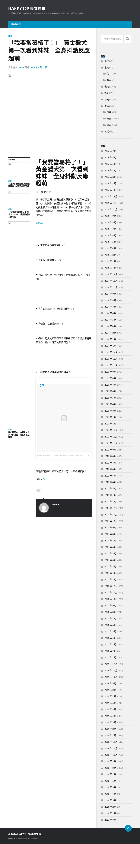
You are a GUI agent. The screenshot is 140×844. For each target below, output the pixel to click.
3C (39, 490)
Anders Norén (25, 839)
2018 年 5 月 (110, 787)
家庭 (106, 67)
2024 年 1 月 (110, 345)
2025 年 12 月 (110, 196)
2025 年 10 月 (110, 209)
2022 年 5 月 (110, 475)
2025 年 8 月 (110, 222)
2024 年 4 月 (110, 326)
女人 (109, 73)
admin (21, 67)
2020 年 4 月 (110, 638)
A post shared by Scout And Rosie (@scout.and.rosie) (60, 455)
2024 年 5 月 (110, 319)
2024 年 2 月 (110, 339)
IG (44, 478)
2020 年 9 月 (110, 605)
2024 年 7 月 (110, 306)
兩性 (106, 61)
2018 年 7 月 (110, 774)
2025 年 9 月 (110, 215)
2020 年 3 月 (110, 644)
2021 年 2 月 (110, 573)
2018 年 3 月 (110, 800)
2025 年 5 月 (110, 242)
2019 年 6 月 (110, 703)
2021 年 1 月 (110, 579)
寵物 (106, 86)
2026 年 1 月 (110, 190)
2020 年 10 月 (110, 599)
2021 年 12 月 (110, 508)
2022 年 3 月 (110, 488)
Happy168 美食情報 (26, 8)
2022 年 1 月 (110, 501)
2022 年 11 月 (110, 436)
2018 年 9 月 (110, 761)
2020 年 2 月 (110, 651)
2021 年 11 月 (110, 514)
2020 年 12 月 (110, 586)
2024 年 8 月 (110, 300)
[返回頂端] (128, 828)
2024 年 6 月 (110, 313)
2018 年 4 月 (110, 793)
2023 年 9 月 (110, 371)
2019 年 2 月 (110, 728)
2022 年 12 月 (110, 430)
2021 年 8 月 (110, 534)
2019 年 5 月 (110, 709)
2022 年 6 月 (110, 469)
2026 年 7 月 (110, 151)
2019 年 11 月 (110, 670)
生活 (106, 106)
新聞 (10, 36)
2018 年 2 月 (110, 806)
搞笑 (106, 93)
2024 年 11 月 (110, 280)
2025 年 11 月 (110, 203)
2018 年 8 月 (110, 767)
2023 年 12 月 (110, 352)
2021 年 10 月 (110, 521)
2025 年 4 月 (110, 248)
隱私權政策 (16, 24)
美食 (109, 118)
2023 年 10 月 (110, 365)
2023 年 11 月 (110, 358)
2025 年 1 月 (110, 268)
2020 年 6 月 (110, 625)
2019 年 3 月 (110, 722)
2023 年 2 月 (110, 417)
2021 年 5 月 (110, 553)
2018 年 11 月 (110, 748)
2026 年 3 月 (110, 177)
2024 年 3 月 (110, 332)
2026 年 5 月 (110, 164)
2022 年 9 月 (110, 449)
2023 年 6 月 (110, 391)
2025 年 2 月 (110, 261)
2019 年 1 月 (110, 735)
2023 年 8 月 (110, 378)
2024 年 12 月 (110, 274)
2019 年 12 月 (110, 664)
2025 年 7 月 (110, 229)
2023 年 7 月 (110, 384)
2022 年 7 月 (110, 462)
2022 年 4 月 (110, 482)
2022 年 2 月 (110, 495)
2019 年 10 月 (110, 677)
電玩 (109, 125)
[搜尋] (127, 39)
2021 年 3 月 (110, 566)
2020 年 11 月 (110, 592)
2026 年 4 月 (110, 170)
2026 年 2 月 (110, 183)
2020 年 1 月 (110, 657)
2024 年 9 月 (110, 293)
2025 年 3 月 (110, 255)
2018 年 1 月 (110, 813)
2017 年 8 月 (110, 819)
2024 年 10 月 (110, 287)
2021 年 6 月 (110, 547)
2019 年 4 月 (110, 716)
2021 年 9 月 (110, 527)
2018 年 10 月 (110, 754)
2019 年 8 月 (110, 690)
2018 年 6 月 (110, 780)
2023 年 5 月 (110, 397)
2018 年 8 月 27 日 (38, 67)
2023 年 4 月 (110, 404)
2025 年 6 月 (110, 235)
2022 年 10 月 (110, 443)
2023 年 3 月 (110, 410)
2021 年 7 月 (110, 540)
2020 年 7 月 (110, 618)
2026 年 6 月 (110, 157)
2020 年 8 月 (110, 612)
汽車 (109, 112)
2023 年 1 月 (110, 423)
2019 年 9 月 (110, 683)
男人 (109, 80)
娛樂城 (39, 222)
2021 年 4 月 (110, 560)
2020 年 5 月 (110, 631)
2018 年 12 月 (110, 741)
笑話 (106, 131)
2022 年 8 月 (110, 456)
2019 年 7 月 (110, 696)
